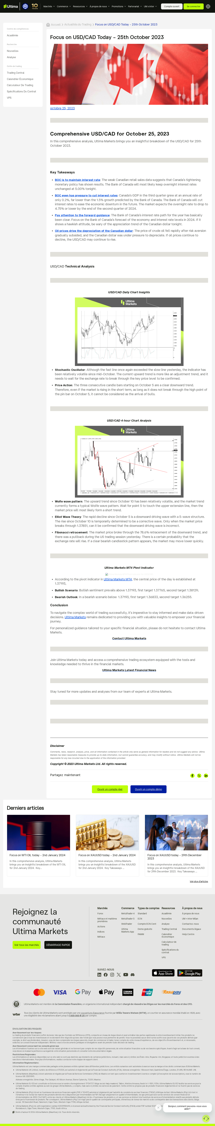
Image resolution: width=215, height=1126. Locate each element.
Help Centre (188, 934)
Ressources (79, 6)
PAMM (141, 934)
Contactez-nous (190, 924)
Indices (101, 931)
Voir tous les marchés (26, 944)
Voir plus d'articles (199, 881)
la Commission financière (68, 1004)
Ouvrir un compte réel (109, 789)
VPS (9, 97)
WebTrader (126, 924)
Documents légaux (191, 929)
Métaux (101, 936)
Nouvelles (12, 50)
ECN (140, 918)
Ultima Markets (75, 617)
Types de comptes (148, 908)
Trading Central (15, 72)
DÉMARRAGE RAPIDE (58, 944)
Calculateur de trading (20, 85)
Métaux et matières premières (107, 920)
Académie (12, 35)
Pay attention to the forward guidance (82, 215)
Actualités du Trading (77, 24)
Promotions (117, 6)
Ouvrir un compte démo (148, 789)
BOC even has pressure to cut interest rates (86, 195)
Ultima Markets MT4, (118, 579)
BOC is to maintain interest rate (77, 180)
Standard (142, 913)
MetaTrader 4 (128, 913)
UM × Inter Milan (190, 918)
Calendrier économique (20, 79)
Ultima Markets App (127, 930)
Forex (100, 913)
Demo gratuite (145, 929)
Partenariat (133, 6)
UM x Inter (149, 6)
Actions (101, 926)
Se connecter (193, 6)
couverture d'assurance (93, 1013)
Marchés (47, 6)
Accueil (56, 24)
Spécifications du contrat (21, 91)
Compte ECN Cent (147, 924)
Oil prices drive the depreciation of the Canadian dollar (94, 231)
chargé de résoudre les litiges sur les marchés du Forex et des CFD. (157, 1004)
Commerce (62, 6)
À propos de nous (98, 6)
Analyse (11, 57)
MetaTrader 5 (127, 918)
